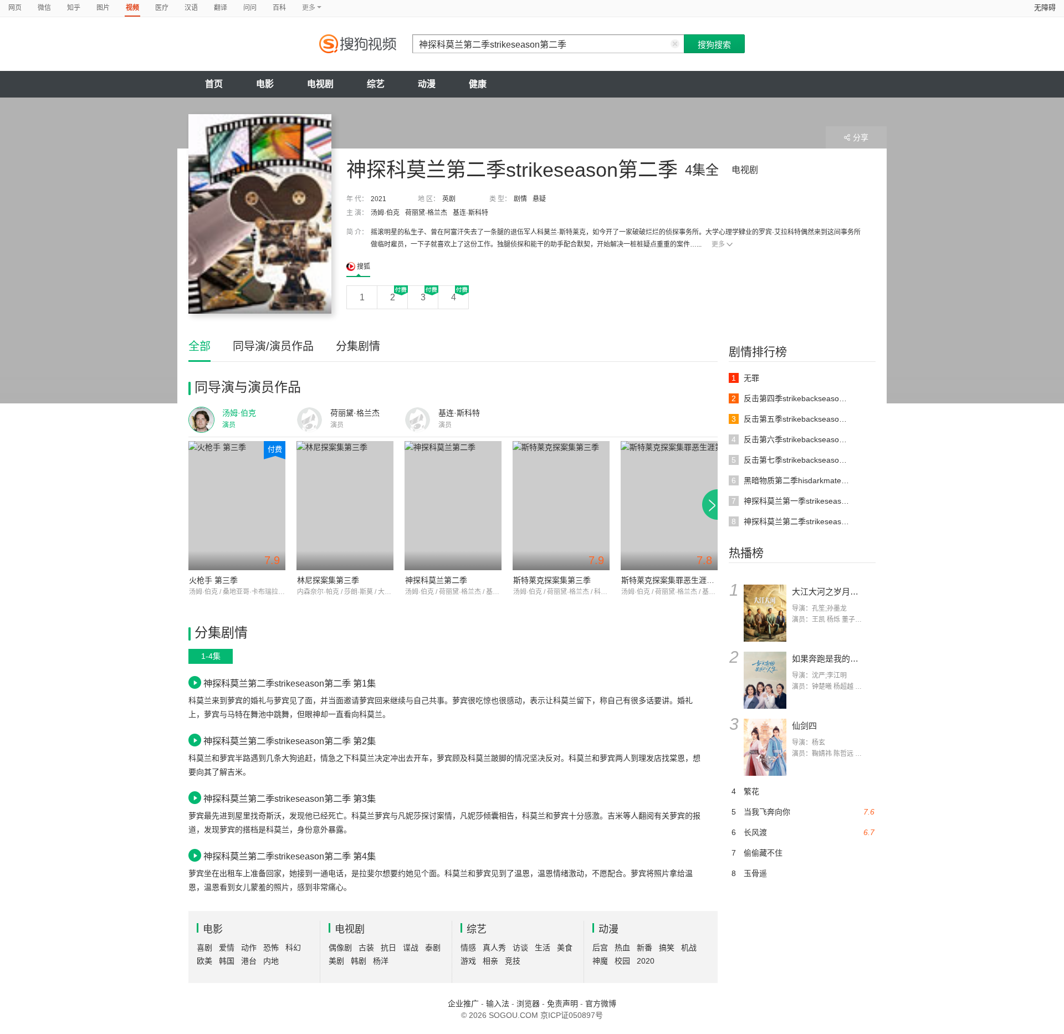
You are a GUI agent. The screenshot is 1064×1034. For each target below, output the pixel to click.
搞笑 (666, 947)
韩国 (226, 960)
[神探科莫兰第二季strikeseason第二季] (259, 214)
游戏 (468, 960)
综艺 (376, 84)
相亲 (490, 960)
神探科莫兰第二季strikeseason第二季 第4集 (289, 856)
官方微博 (600, 1003)
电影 (265, 84)
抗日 (388, 947)
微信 (44, 8)
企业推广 (463, 1003)
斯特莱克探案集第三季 (552, 580)
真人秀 (494, 947)
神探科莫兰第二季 (436, 580)
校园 (622, 960)
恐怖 (271, 947)
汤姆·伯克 (385, 213)
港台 (249, 960)
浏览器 (528, 1003)
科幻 (293, 947)
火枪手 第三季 (213, 580)
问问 (250, 8)
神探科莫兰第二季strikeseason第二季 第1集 (289, 683)
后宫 (600, 947)
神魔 (600, 960)
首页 (214, 84)
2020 (645, 960)
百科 (279, 8)
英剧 (449, 199)
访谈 (520, 947)
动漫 (427, 84)
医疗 (161, 8)
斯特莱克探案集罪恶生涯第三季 (675, 580)
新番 (644, 947)
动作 (249, 947)
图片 (103, 8)
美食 (564, 947)
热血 (622, 947)
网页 (15, 8)
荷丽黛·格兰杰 (426, 213)
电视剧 (320, 84)
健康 (478, 84)
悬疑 (539, 199)
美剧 (336, 960)
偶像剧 (340, 947)
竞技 (512, 960)
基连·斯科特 (470, 213)
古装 (366, 947)
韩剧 (358, 960)
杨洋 (380, 960)
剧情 (520, 199)
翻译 (220, 8)
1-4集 (211, 656)
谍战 (410, 947)
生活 (542, 947)
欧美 (204, 960)
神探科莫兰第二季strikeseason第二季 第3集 (289, 798)
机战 (689, 947)
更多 (718, 244)
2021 (378, 199)
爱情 (226, 947)
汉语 (191, 8)
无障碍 (1045, 7)
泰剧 (433, 947)
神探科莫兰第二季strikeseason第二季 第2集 (289, 741)
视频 (132, 8)
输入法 (497, 1003)
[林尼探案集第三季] (344, 505)
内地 (271, 960)
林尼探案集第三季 (328, 580)
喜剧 (204, 947)
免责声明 (562, 1003)
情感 (468, 947)
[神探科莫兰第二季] (453, 505)
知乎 (73, 8)
